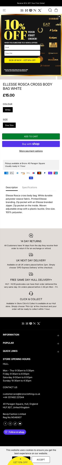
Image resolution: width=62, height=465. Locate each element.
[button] (59, 16)
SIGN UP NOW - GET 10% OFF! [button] (22, 60)
